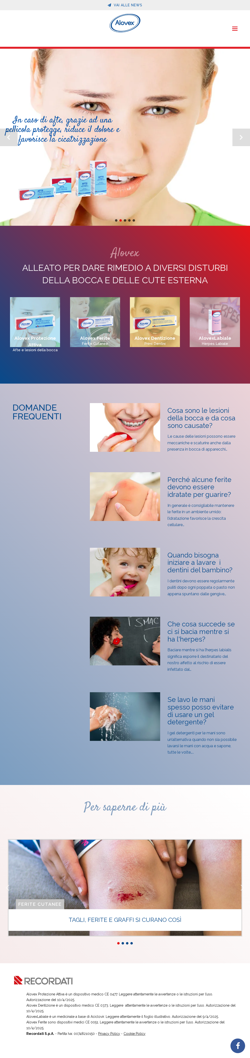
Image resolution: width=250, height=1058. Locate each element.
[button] (235, 28)
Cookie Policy (135, 1034)
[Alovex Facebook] (237, 1046)
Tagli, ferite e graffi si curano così (125, 919)
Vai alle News (127, 5)
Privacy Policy (109, 1034)
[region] (125, 137)
